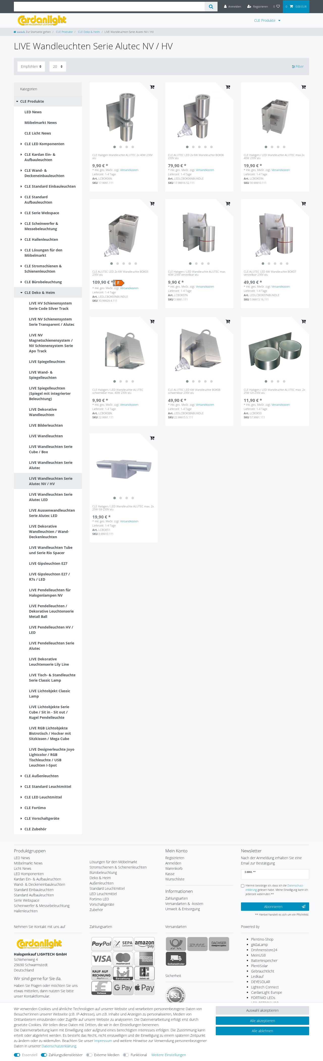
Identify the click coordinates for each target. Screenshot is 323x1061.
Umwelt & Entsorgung (182, 908)
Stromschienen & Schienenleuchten (118, 867)
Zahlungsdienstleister (66, 1054)
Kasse (170, 873)
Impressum (103, 1040)
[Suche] (211, 6)
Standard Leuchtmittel (107, 888)
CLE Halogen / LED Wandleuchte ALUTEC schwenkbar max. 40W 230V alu (117, 391)
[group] (124, 116)
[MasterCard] (123, 958)
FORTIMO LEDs (263, 997)
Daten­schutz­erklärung (59, 1046)
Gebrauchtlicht (262, 971)
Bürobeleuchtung (103, 872)
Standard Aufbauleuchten (34, 895)
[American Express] (144, 958)
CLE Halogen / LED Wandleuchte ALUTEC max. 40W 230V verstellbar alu (197, 273)
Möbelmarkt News (28, 863)
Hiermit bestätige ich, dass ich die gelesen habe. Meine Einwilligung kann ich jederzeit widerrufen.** (277, 889)
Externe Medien (106, 1054)
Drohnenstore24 (264, 949)
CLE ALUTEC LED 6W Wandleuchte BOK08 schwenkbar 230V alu (194, 391)
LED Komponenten (29, 873)
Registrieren (174, 857)
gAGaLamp (259, 944)
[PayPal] (101, 944)
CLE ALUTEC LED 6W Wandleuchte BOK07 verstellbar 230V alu (270, 273)
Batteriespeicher (264, 960)
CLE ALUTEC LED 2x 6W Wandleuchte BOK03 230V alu (120, 273)
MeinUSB (258, 955)
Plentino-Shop (262, 939)
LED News (22, 857)
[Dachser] (219, 944)
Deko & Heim (100, 877)
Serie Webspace (26, 900)
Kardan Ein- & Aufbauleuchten (37, 879)
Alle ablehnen (262, 1030)
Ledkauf (257, 976)
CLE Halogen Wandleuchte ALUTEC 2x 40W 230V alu (122, 157)
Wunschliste (174, 879)
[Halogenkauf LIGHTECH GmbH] (39, 943)
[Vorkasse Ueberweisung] (101, 988)
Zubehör (96, 909)
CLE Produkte (265, 20)
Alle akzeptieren (262, 1020)
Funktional (139, 1054)
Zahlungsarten (176, 898)
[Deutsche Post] (176, 944)
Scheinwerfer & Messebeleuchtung (41, 905)
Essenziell (29, 1054)
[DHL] (197, 944)
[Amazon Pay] (144, 944)
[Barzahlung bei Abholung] (123, 973)
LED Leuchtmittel (103, 893)
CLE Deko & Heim (88, 32)
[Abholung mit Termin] (176, 958)
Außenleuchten (102, 883)
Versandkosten (129, 170)
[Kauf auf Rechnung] (101, 973)
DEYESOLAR (260, 981)
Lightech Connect (265, 987)
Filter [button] (300, 66)
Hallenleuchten (26, 910)
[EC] (144, 973)
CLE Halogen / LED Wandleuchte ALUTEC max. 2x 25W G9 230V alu (274, 391)
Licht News (22, 868)
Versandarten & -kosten (184, 903)
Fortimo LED (99, 899)
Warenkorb (173, 868)
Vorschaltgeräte (102, 904)
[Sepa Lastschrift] (123, 944)
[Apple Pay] (144, 988)
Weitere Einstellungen (168, 1054)
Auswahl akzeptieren (262, 1010)
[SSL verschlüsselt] (175, 996)
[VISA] (101, 958)
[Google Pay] (123, 988)
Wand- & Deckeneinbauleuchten (39, 884)
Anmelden (173, 863)
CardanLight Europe (266, 992)
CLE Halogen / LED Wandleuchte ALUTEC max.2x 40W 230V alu (274, 157)
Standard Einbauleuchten (33, 889)
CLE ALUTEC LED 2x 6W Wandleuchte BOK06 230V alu (196, 157)
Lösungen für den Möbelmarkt (113, 861)
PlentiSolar (259, 965)
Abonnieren (273, 906)
